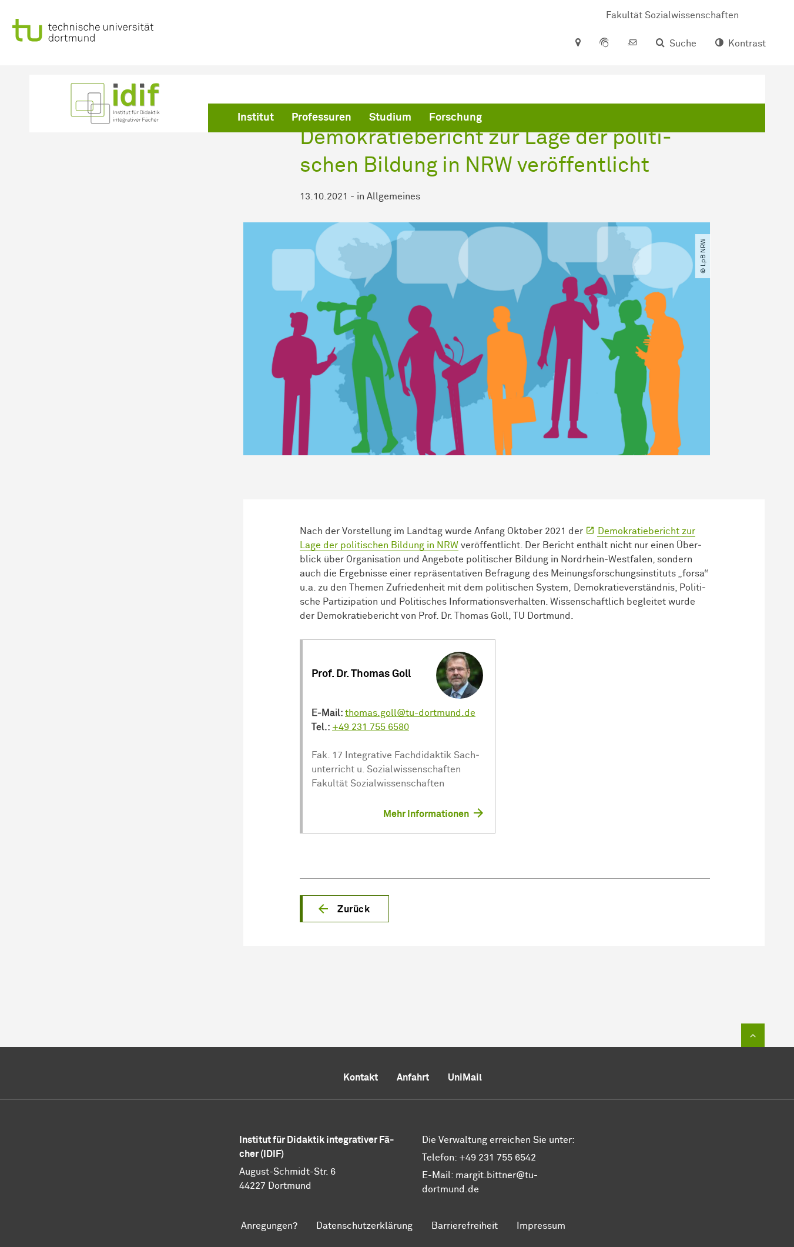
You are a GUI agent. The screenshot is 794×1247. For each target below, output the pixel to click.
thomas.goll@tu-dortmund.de (410, 713)
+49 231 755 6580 (370, 727)
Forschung (455, 117)
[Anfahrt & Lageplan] (577, 43)
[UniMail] (632, 43)
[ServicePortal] (604, 43)
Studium (390, 117)
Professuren (321, 117)
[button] (344, 908)
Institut (255, 117)
